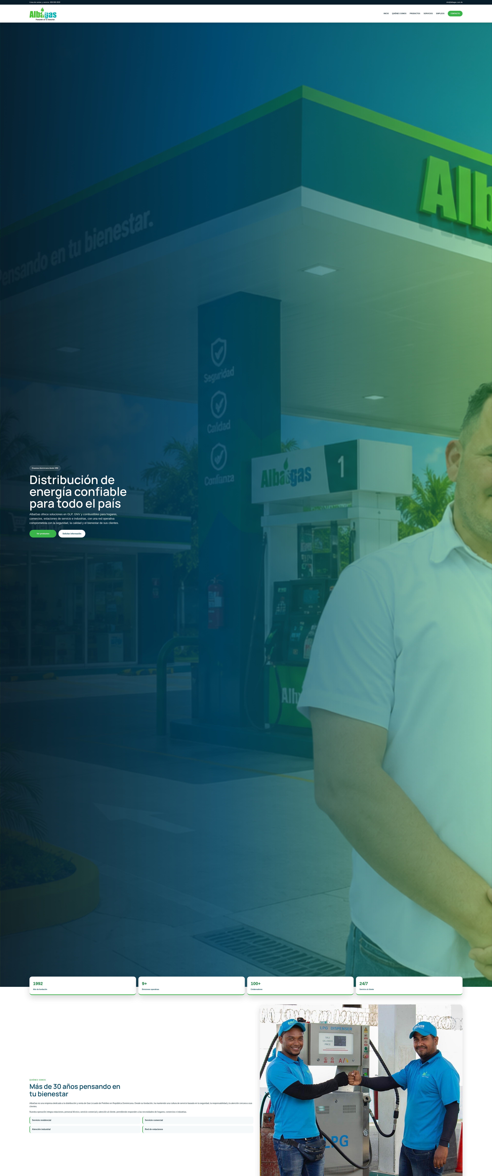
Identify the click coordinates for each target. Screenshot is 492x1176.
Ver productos (43, 534)
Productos (415, 13)
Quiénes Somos (399, 13)
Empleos (440, 13)
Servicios (428, 13)
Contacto (455, 13)
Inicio (386, 13)
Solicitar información (72, 534)
